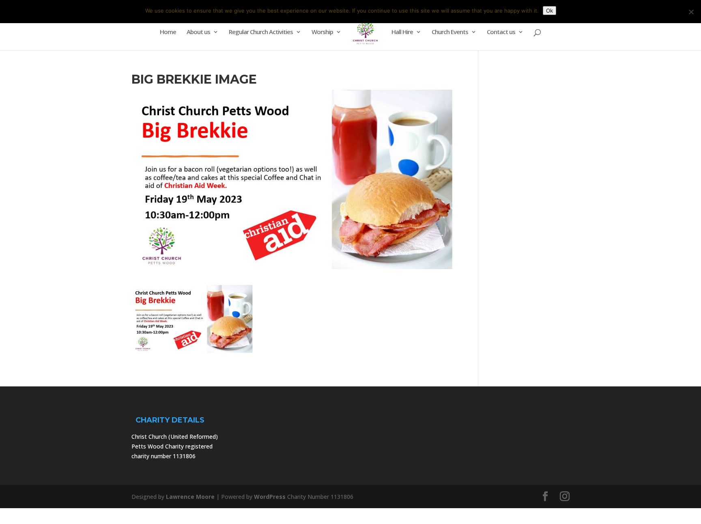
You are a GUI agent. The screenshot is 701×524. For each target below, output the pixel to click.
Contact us (501, 32)
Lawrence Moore (190, 496)
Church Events (450, 32)
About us (198, 32)
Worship (322, 32)
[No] (691, 12)
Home (168, 32)
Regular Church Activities (261, 32)
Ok (549, 10)
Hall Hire (402, 32)
